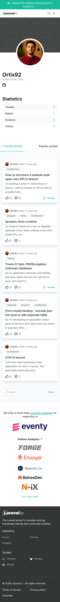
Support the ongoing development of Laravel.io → (31, 4)
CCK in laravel (15, 357)
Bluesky (38, 558)
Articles (34, 537)
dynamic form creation (21, 221)
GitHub (10, 564)
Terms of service (11, 589)
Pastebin (7, 542)
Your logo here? (30, 496)
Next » (52, 392)
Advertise (7, 595)
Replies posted (48, 146)
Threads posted (12, 146)
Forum (5, 537)
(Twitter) (11, 558)
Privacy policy (38, 589)
